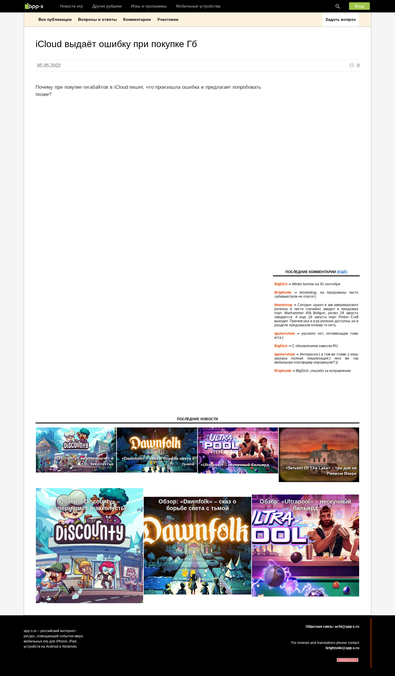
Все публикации (55, 19)
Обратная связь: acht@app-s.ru (332, 627)
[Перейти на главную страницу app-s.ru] (35, 6)
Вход (359, 6)
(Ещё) (342, 272)
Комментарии (137, 19)
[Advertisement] (316, 170)
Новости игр (71, 6)
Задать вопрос (340, 19)
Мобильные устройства (198, 6)
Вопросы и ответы (97, 19)
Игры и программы (149, 6)
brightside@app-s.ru (342, 648)
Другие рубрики (107, 6)
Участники (167, 19)
